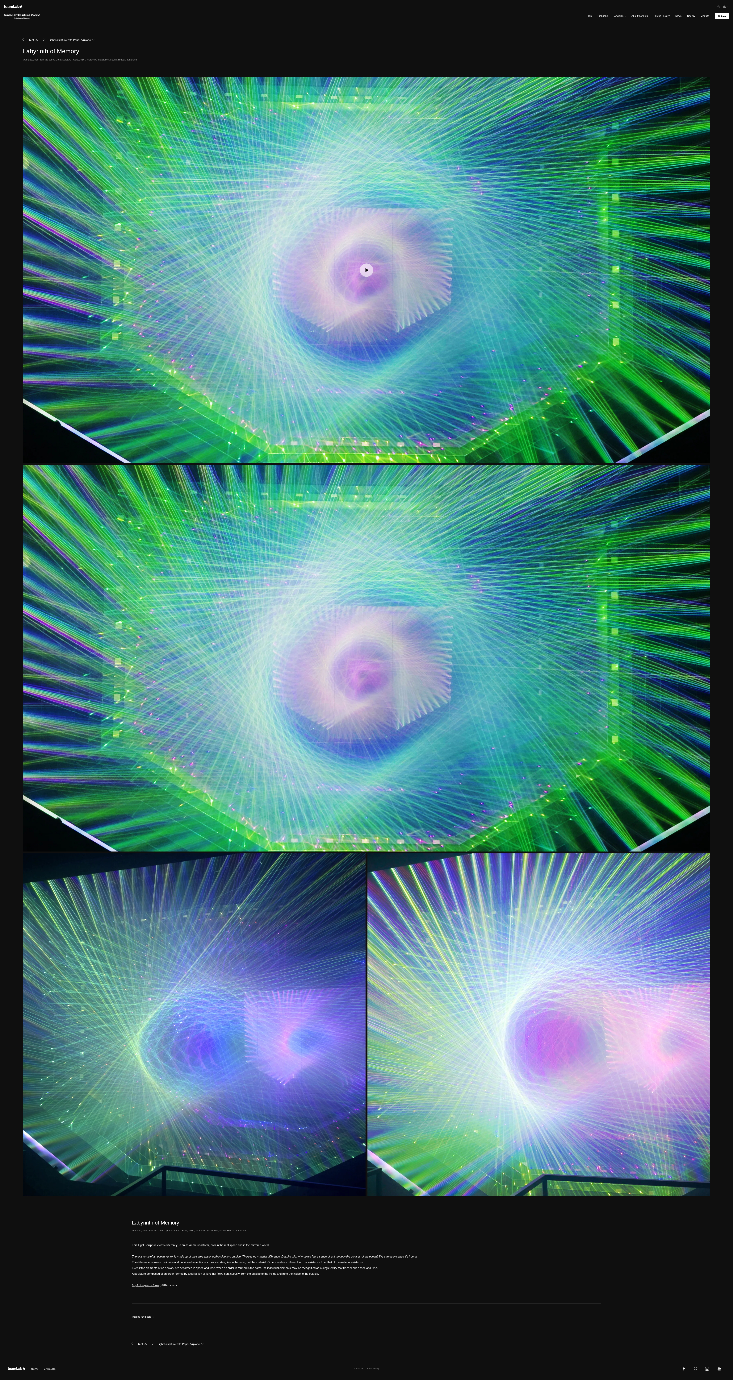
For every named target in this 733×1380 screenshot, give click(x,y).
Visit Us (705, 16)
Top (590, 16)
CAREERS (50, 1369)
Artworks (619, 16)
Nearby (691, 16)
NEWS (34, 1369)
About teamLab (639, 16)
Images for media (141, 1316)
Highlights (602, 16)
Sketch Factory (662, 16)
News (678, 16)
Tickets (722, 16)
